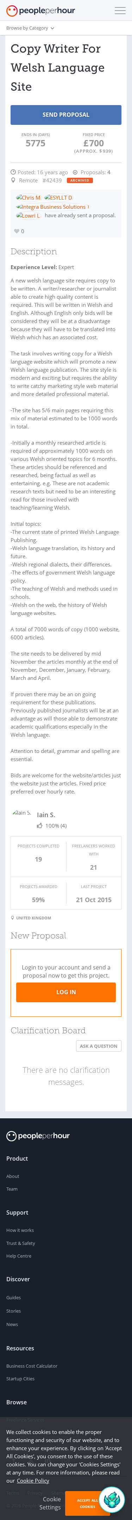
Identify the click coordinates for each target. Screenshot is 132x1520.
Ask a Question (99, 1046)
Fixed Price (94, 134)
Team (12, 1189)
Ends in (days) (35, 134)
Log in (66, 992)
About (12, 1176)
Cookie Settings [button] (50, 1503)
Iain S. (46, 814)
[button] (119, 11)
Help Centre (18, 1256)
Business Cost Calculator (31, 1366)
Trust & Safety (20, 1243)
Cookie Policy (33, 1480)
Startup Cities (20, 1378)
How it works (20, 1230)
